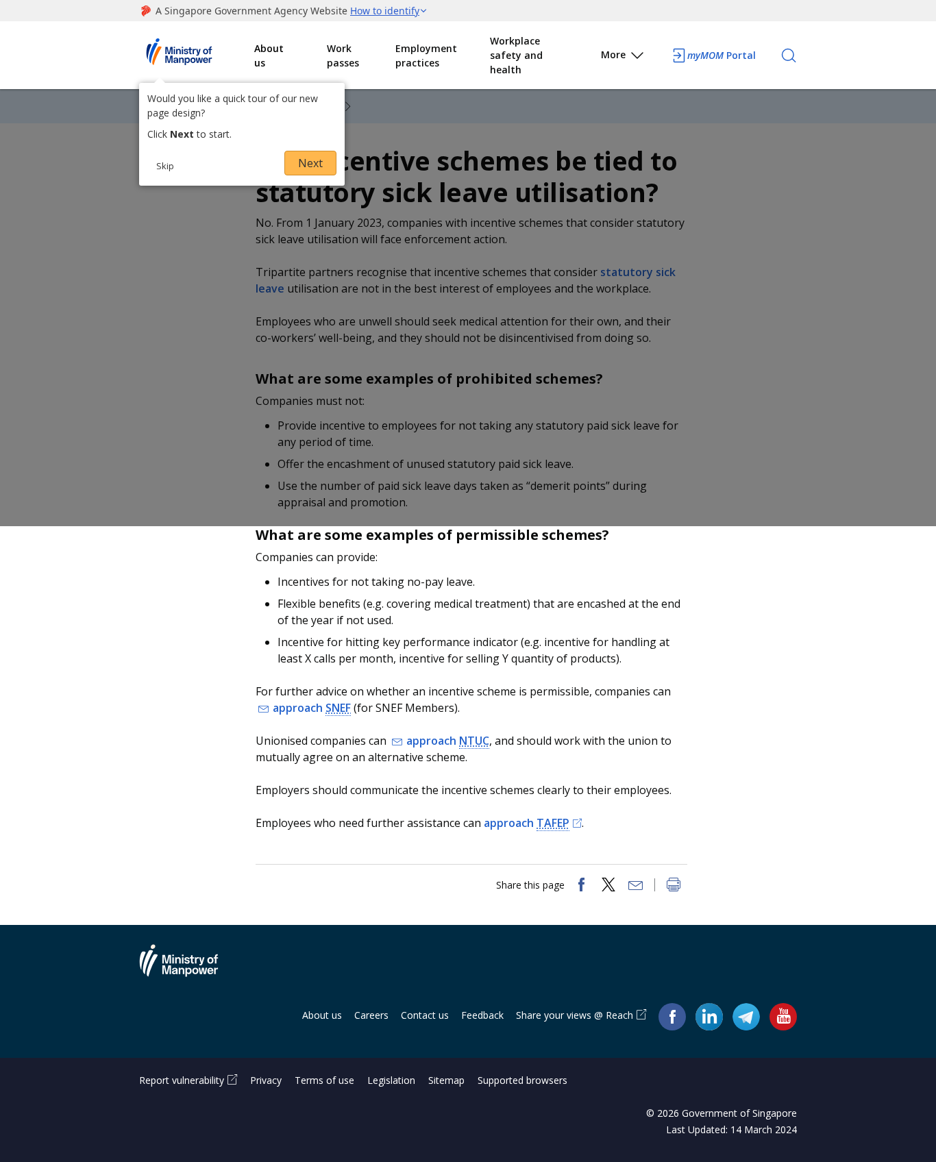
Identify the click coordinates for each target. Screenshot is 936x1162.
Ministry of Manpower (189, 968)
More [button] (613, 54)
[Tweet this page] (608, 886)
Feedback (482, 1015)
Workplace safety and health (516, 55)
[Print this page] (673, 886)
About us (269, 55)
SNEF (338, 707)
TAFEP (553, 822)
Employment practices (426, 55)
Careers (371, 1015)
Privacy (266, 1080)
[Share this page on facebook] (581, 886)
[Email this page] (636, 886)
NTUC (474, 740)
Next (310, 163)
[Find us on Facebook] (672, 1016)
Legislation (391, 1080)
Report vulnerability (181, 1080)
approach (312, 707)
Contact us (425, 1015)
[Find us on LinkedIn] (709, 1016)
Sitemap (446, 1080)
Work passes (343, 55)
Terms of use (324, 1080)
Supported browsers (522, 1080)
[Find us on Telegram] (746, 1016)
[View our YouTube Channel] (783, 1016)
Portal (721, 55)
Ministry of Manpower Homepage (196, 55)
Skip (165, 166)
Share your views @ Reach (574, 1015)
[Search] (788, 55)
